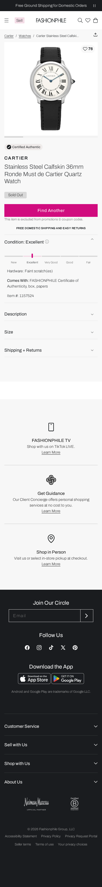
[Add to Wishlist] (88, 49)
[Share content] (95, 35)
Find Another (51, 210)
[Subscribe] (86, 615)
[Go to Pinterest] (75, 648)
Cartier (9, 36)
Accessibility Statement (21, 836)
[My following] (88, 20)
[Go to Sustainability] (74, 804)
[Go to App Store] (34, 682)
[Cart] (95, 20)
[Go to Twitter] (63, 648)
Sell (19, 20)
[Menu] (6, 20)
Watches (25, 36)
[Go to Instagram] (39, 648)
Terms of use (44, 844)
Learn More (51, 452)
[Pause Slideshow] (94, 5)
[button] (80, 20)
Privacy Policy (51, 836)
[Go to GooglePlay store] (67, 682)
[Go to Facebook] (27, 648)
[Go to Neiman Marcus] (36, 804)
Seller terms (23, 844)
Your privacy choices (72, 844)
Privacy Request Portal (81, 836)
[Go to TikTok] (51, 648)
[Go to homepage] (51, 20)
